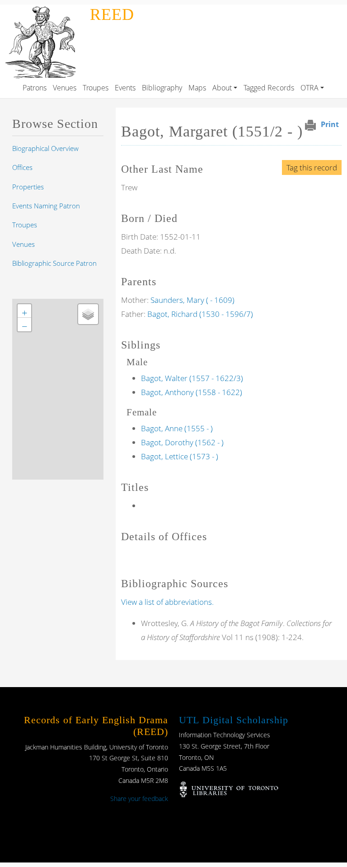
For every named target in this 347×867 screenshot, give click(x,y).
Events (125, 88)
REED (112, 14)
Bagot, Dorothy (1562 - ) (182, 442)
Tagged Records (269, 88)
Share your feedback (139, 798)
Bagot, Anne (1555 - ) (177, 428)
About (222, 88)
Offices (22, 167)
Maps (197, 88)
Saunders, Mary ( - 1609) (192, 300)
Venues (64, 88)
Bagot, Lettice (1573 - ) (179, 456)
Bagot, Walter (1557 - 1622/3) (192, 378)
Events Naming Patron (46, 205)
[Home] (43, 11)
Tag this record (311, 167)
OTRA (309, 88)
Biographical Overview (45, 148)
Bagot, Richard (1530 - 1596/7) (200, 314)
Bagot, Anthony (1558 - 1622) (191, 392)
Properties (28, 186)
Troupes (95, 88)
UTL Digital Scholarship (233, 720)
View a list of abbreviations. (167, 602)
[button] (24, 311)
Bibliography (162, 88)
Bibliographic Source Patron (54, 263)
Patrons (35, 88)
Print (330, 124)
